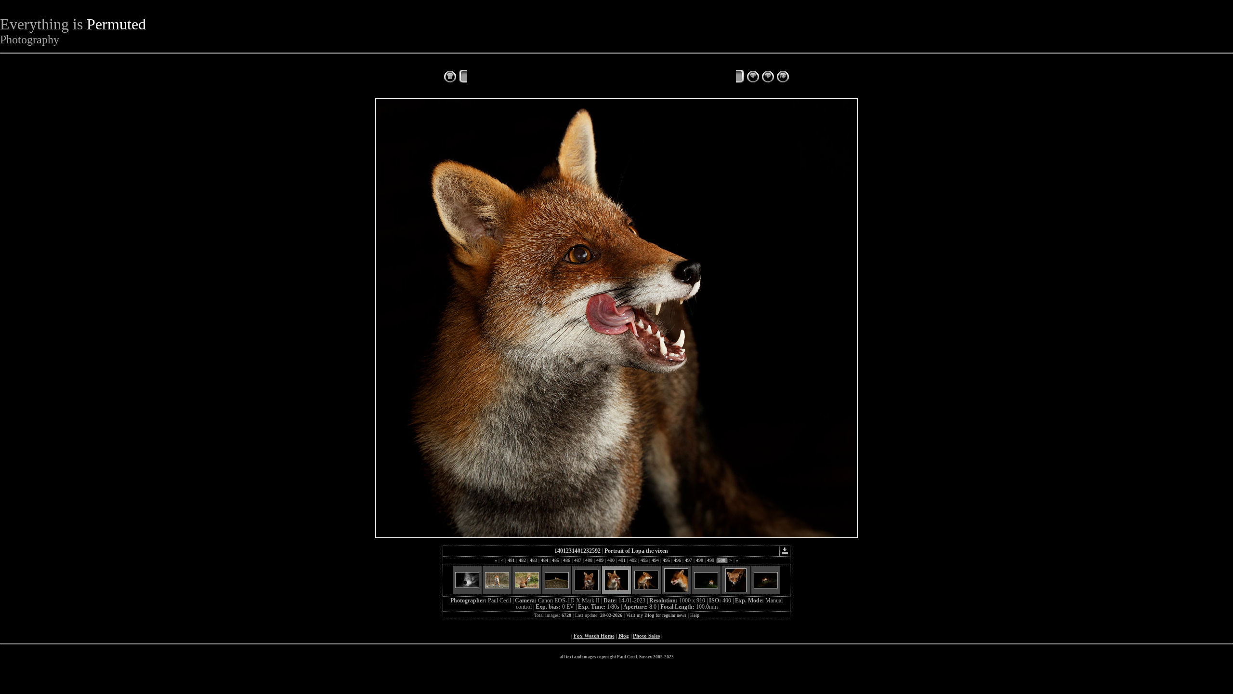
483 (533, 560)
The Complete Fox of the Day (515, 77)
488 (589, 560)
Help (694, 615)
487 (578, 560)
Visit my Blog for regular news (656, 615)
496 (677, 560)
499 (711, 560)
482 (522, 560)
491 (622, 560)
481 (511, 560)
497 (688, 560)
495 (666, 560)
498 (700, 560)
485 (556, 560)
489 (600, 560)
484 (544, 560)
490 (611, 560)
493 (644, 560)
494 (655, 560)
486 (567, 560)
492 (633, 560)
